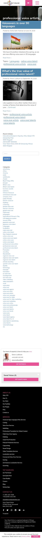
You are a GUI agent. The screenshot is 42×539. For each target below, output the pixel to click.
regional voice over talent (10, 258)
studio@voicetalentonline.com (11, 500)
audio (4, 175)
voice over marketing (9, 301)
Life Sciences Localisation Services (12, 463)
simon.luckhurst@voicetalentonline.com (18, 360)
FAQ (4, 410)
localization (6, 228)
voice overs (6, 313)
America (5, 173)
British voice (6, 185)
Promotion (6, 250)
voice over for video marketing (12, 299)
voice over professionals (10, 305)
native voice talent (29, 61)
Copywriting (6, 446)
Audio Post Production (9, 440)
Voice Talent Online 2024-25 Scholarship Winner (18, 144)
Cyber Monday (7, 199)
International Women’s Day (11, 216)
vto (4, 327)
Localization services (8, 454)
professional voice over (10, 246)
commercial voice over (9, 195)
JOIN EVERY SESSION (10, 142)
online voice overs (8, 240)
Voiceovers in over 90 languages (15, 24)
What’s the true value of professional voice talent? (18, 72)
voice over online (8, 303)
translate (5, 270)
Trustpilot (5, 514)
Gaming (5, 460)
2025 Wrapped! (7, 140)
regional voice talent (9, 260)
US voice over (7, 277)
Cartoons (5, 191)
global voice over (8, 210)
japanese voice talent (9, 224)
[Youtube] (19, 510)
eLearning (5, 466)
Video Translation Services (10, 451)
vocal (4, 283)
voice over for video (9, 297)
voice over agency (8, 289)
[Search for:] (21, 154)
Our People (6, 407)
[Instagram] (11, 510)
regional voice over (8, 256)
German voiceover (8, 208)
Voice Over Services (8, 425)
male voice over (7, 230)
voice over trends (8, 311)
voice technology (8, 325)
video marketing (8, 279)
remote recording (8, 262)
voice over (31, 64)
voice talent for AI (8, 319)
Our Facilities (6, 404)
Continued (12, 107)
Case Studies (6, 478)
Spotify (5, 266)
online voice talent (8, 242)
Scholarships (6, 487)
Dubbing (5, 203)
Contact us (6, 412)
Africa (4, 171)
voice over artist (8, 291)
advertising (6, 169)
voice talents (9, 123)
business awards (8, 189)
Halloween (6, 212)
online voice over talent (10, 238)
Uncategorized (7, 276)
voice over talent (8, 307)
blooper (5, 183)
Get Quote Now (21, 379)
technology (6, 268)
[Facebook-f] (3, 510)
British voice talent (8, 187)
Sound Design (7, 448)
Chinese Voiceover (8, 193)
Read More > (7, 58)
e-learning (6, 205)
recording (6, 252)
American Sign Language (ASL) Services (14, 420)
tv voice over (7, 274)
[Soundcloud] (23, 510)
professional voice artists (14, 64)
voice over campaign (9, 295)
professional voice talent (14, 117)
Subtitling (5, 428)
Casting (5, 423)
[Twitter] (7, 510)
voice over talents (28, 120)
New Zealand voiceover (10, 234)
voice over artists (11, 120)
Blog (4, 484)
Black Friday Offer (8, 181)
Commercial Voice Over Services (12, 457)
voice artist (6, 285)
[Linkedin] (15, 510)
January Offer (7, 220)
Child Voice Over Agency (10, 434)
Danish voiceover (8, 201)
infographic (6, 214)
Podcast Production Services (11, 443)
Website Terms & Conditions (22, 526)
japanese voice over (9, 222)
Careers (5, 481)
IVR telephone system (9, 218)
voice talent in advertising (10, 321)
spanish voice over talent (10, 264)
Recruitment (6, 254)
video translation (8, 281)
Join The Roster (7, 473)
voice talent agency (8, 317)
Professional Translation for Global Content (15, 431)
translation (6, 272)
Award (5, 179)
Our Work (5, 401)
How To (5, 398)
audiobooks (6, 177)
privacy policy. (25, 536)
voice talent (6, 315)
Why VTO (5, 395)
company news (7, 197)
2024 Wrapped (7, 146)
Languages (14, 61)
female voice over (8, 206)
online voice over (8, 236)
